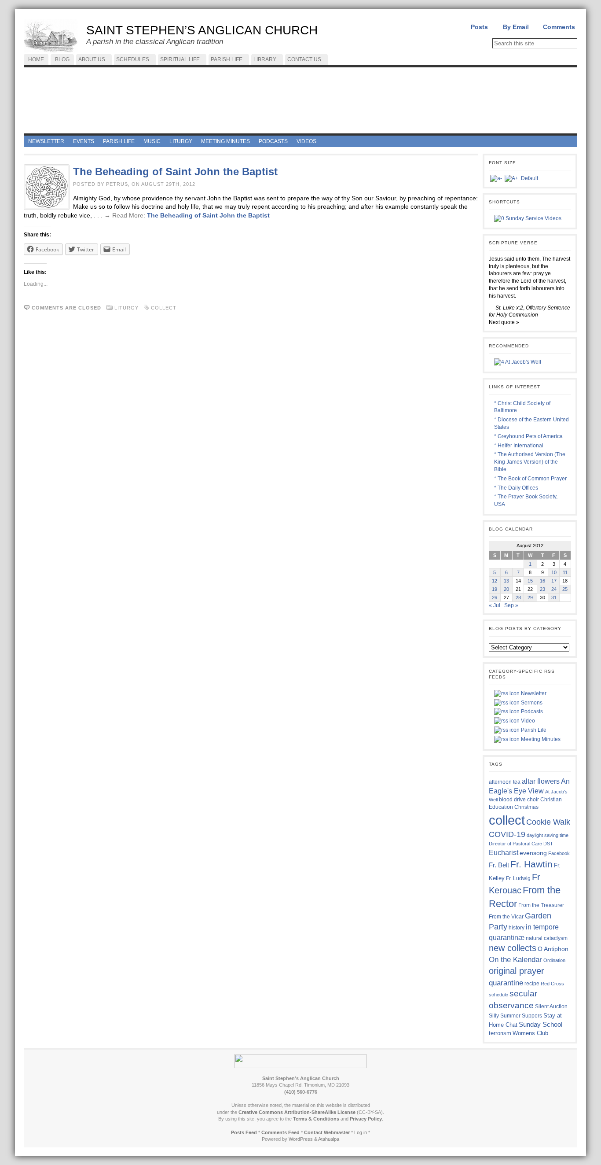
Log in (360, 1132)
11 (565, 572)
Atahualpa (328, 1139)
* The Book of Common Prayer (530, 479)
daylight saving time (547, 835)
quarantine (506, 982)
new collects (512, 948)
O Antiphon (553, 949)
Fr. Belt (499, 865)
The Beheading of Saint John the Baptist (175, 171)
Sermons (531, 703)
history (516, 928)
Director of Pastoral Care (515, 843)
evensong (533, 853)
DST (548, 843)
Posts (479, 26)
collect (163, 307)
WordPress (301, 1139)
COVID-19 (507, 834)
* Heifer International (518, 445)
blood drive (512, 799)
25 (565, 589)
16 (542, 580)
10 (554, 572)
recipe (531, 984)
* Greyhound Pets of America (528, 436)
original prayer (516, 971)
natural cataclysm (547, 938)
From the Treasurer (541, 905)
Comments (559, 26)
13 (506, 580)
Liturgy (126, 307)
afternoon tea (504, 782)
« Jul (494, 605)
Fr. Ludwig (518, 878)
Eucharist (503, 852)
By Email (516, 26)
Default (529, 178)
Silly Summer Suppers (515, 1016)
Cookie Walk (548, 822)
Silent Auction (551, 1006)
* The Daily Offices (516, 488)
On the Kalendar (515, 959)
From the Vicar (506, 916)
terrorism (500, 1033)
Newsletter (533, 693)
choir (533, 799)
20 (506, 589)
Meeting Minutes (540, 739)
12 (494, 580)
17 (554, 580)
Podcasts (531, 711)
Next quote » (504, 322)
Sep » (511, 605)
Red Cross (552, 983)
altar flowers (541, 781)
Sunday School (540, 1024)
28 (518, 597)
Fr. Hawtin (531, 864)
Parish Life (533, 730)
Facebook (559, 853)
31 (554, 597)
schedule (498, 994)
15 (530, 580)
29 (530, 597)
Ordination (554, 960)
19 (494, 589)
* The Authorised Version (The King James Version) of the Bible (529, 461)
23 (542, 589)
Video (527, 721)
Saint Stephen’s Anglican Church (202, 30)
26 (494, 597)
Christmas (526, 807)
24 (554, 589)
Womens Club (530, 1033)
